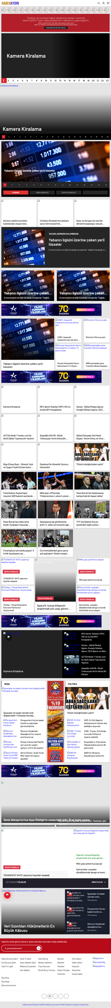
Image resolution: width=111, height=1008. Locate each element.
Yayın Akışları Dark (28, 962)
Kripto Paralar (63, 970)
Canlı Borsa (43, 959)
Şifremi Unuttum (8, 985)
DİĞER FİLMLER (97, 882)
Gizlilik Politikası (45, 1005)
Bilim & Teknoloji (69, 192)
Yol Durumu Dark (8, 962)
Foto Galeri (76, 959)
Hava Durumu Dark (9, 959)
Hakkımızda (27, 1005)
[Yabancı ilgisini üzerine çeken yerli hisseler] (27, 339)
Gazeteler (76, 970)
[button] (3, 80)
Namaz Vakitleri (45, 962)
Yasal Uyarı (84, 1005)
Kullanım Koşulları (72, 1005)
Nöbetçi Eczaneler (28, 966)
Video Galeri (77, 962)
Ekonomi (15, 192)
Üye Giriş (5, 978)
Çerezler (56, 1005)
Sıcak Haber (77, 974)
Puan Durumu (44, 966)
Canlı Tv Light (7, 966)
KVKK (62, 1005)
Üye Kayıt (5, 981)
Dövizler (60, 962)
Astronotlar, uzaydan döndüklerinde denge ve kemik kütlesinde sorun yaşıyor (91, 871)
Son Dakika (25, 970)
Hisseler (61, 966)
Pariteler (61, 974)
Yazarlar (75, 966)
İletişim (35, 1005)
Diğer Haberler (42, 192)
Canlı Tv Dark (25, 959)
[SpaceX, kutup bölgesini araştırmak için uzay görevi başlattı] (92, 840)
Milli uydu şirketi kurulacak (89, 863)
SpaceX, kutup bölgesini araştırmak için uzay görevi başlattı (89, 856)
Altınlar (60, 959)
